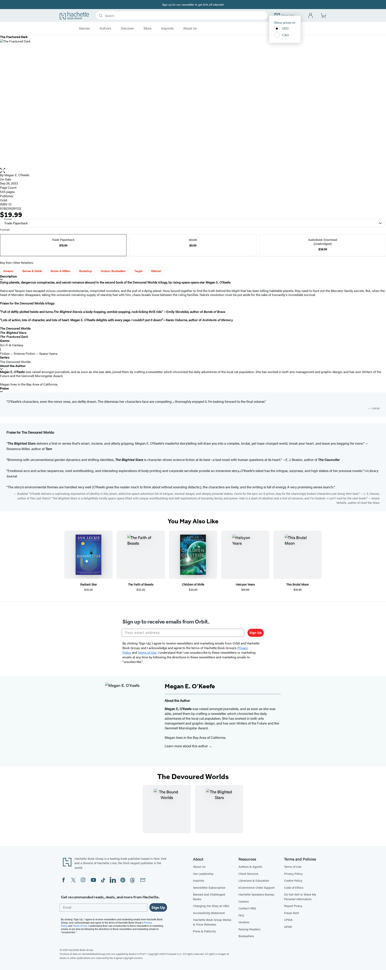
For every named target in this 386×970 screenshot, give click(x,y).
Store (147, 28)
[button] (193, 170)
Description (8, 276)
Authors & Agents (250, 866)
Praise (4, 388)
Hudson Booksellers (113, 271)
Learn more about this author (187, 745)
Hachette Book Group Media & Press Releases (212, 921)
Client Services (248, 873)
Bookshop (85, 271)
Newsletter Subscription (209, 887)
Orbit (3, 200)
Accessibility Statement (209, 913)
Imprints (167, 28)
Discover (127, 28)
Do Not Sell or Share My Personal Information (300, 896)
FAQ (241, 915)
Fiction (5, 353)
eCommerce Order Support (256, 887)
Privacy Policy (293, 873)
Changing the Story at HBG (211, 906)
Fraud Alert (291, 913)
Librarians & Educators (253, 880)
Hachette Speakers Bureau (256, 894)
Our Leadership (203, 873)
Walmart (156, 271)
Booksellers (246, 936)
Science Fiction (24, 353)
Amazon (8, 271)
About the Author (13, 366)
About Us (190, 28)
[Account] (310, 15)
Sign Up (255, 633)
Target (138, 271)
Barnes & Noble (32, 271)
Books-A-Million (60, 271)
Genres (84, 28)
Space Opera (48, 353)
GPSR (288, 927)
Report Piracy (293, 906)
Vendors (243, 922)
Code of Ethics (293, 887)
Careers (243, 901)
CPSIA (288, 919)
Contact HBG (247, 908)
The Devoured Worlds (15, 361)
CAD (285, 35)
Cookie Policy (293, 880)
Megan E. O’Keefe (16, 175)
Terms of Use (292, 866)
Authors (105, 28)
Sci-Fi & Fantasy (11, 345)
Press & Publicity (204, 931)
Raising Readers (249, 929)
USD (285, 28)
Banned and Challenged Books (209, 896)
